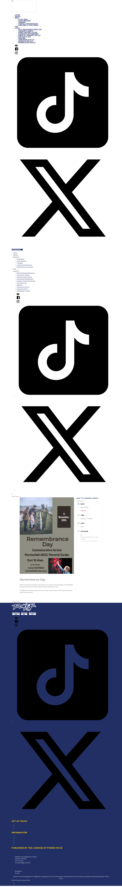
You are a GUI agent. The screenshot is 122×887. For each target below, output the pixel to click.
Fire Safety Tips (24, 37)
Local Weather (24, 21)
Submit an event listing (27, 32)
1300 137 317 (24, 873)
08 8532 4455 (26, 871)
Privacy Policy (19, 836)
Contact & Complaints (22, 825)
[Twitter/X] (62, 245)
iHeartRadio (18, 885)
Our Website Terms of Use (23, 842)
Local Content (19, 844)
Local (17, 28)
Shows (17, 16)
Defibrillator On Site (27, 42)
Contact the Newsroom (28, 24)
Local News (23, 19)
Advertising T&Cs (20, 840)
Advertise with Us (25, 41)
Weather (21, 38)
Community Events (25, 31)
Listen (17, 15)
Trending (22, 22)
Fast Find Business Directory (30, 29)
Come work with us (26, 39)
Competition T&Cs (21, 838)
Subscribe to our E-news (28, 25)
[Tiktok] (62, 149)
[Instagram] (16, 54)
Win (16, 26)
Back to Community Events (87, 498)
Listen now (16, 249)
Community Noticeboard (28, 34)
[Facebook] (16, 50)
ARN (16, 883)
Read (17, 18)
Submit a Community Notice (29, 35)
